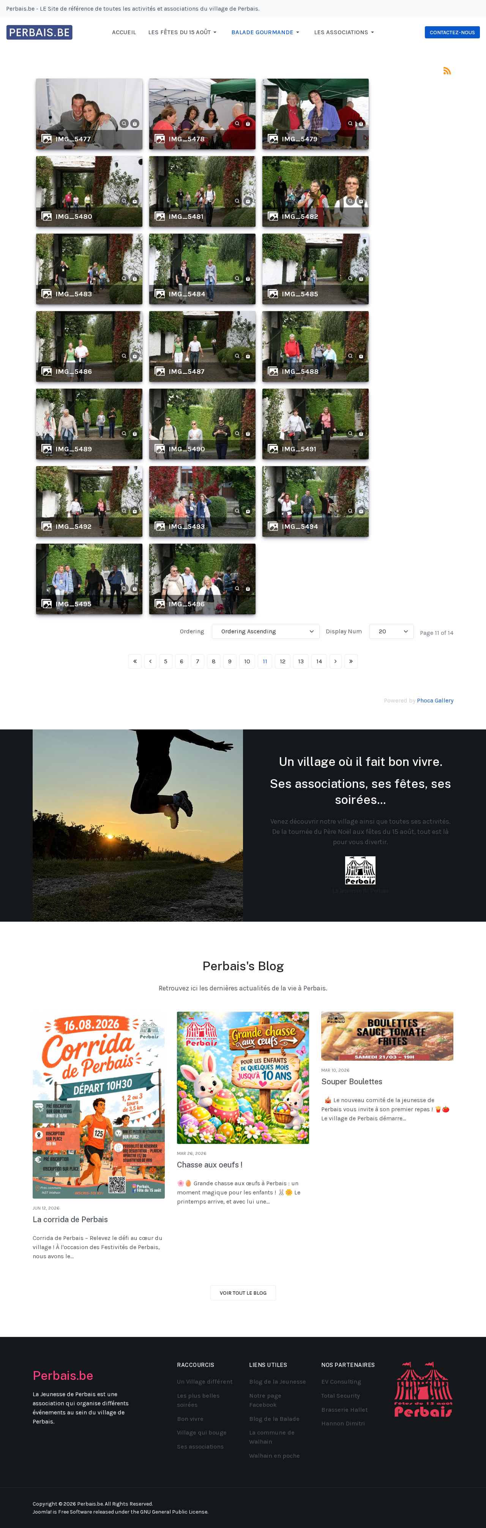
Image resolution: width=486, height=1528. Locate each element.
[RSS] (447, 70)
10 (247, 661)
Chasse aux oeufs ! (210, 1164)
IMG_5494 (300, 526)
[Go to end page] (351, 661)
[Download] (134, 123)
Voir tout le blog (243, 1293)
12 (283, 661)
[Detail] (124, 123)
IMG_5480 (73, 216)
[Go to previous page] (150, 661)
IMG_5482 (300, 216)
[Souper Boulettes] (387, 1036)
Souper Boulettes (351, 1081)
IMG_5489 (73, 449)
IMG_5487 (187, 371)
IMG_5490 (187, 449)
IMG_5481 (186, 216)
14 (319, 661)
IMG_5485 (300, 294)
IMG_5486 (73, 371)
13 (301, 661)
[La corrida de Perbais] (99, 1105)
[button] (183, 32)
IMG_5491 (299, 449)
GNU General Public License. (174, 1512)
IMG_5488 (300, 371)
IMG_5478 (187, 139)
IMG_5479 (299, 139)
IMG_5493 (187, 526)
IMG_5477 (73, 139)
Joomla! (42, 1512)
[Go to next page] (336, 661)
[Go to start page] (135, 661)
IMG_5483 (73, 294)
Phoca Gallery (435, 700)
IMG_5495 (73, 604)
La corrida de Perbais (70, 1219)
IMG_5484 (187, 294)
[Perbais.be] (39, 31)
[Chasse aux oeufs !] (243, 1078)
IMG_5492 (73, 526)
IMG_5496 (187, 604)
